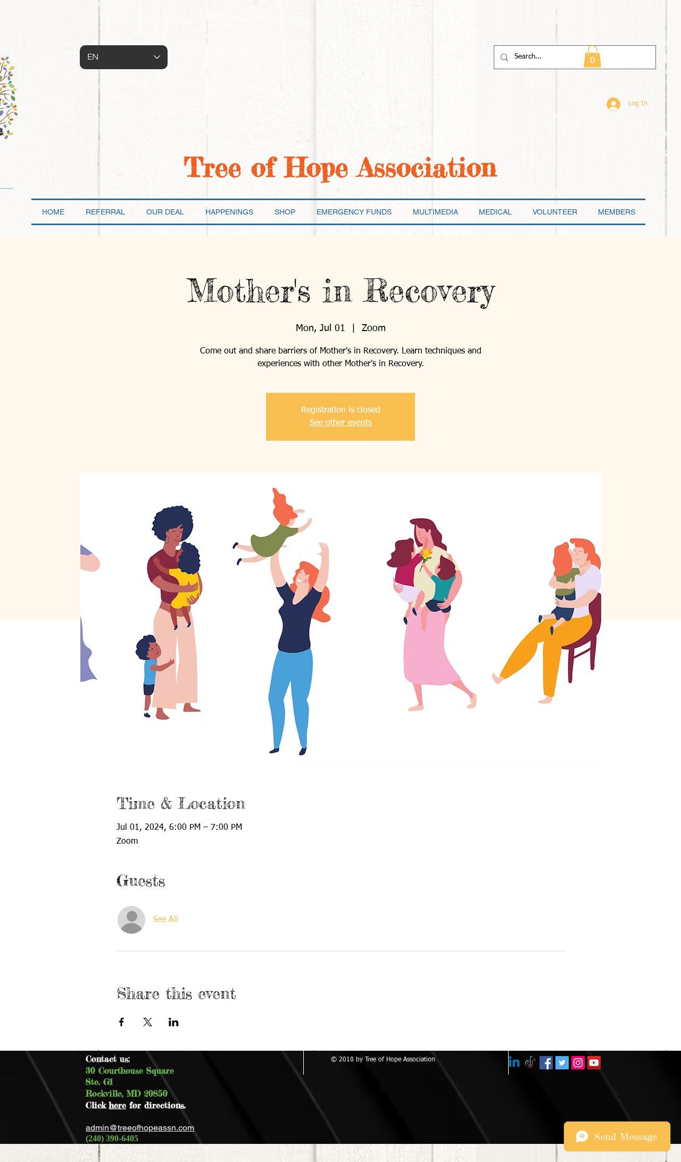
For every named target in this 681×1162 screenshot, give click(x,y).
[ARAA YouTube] (594, 1062)
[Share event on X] (148, 1022)
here (117, 1105)
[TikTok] (530, 1062)
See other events (341, 423)
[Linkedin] (514, 1062)
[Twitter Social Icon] (562, 1062)
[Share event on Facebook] (122, 1022)
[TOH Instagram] (578, 1062)
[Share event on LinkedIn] (174, 1022)
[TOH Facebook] (546, 1062)
